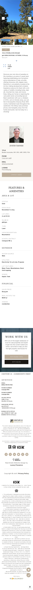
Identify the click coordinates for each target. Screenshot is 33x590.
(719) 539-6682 (5, 389)
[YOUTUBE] (18, 454)
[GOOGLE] (26, 454)
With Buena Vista (16, 356)
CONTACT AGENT (16, 174)
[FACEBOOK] (6, 454)
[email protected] (16, 487)
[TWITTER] (22, 454)
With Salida (16, 362)
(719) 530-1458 (7, 158)
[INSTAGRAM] (10, 454)
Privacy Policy (23, 473)
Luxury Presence (16, 465)
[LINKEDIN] (14, 454)
